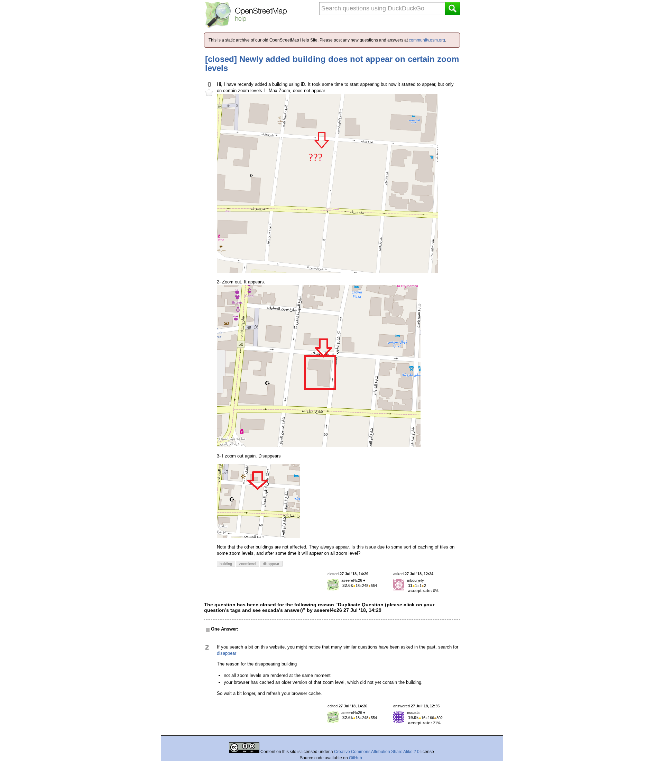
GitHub (356, 757)
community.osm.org (427, 40)
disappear (226, 653)
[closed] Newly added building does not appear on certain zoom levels (332, 63)
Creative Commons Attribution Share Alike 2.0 (376, 751)
